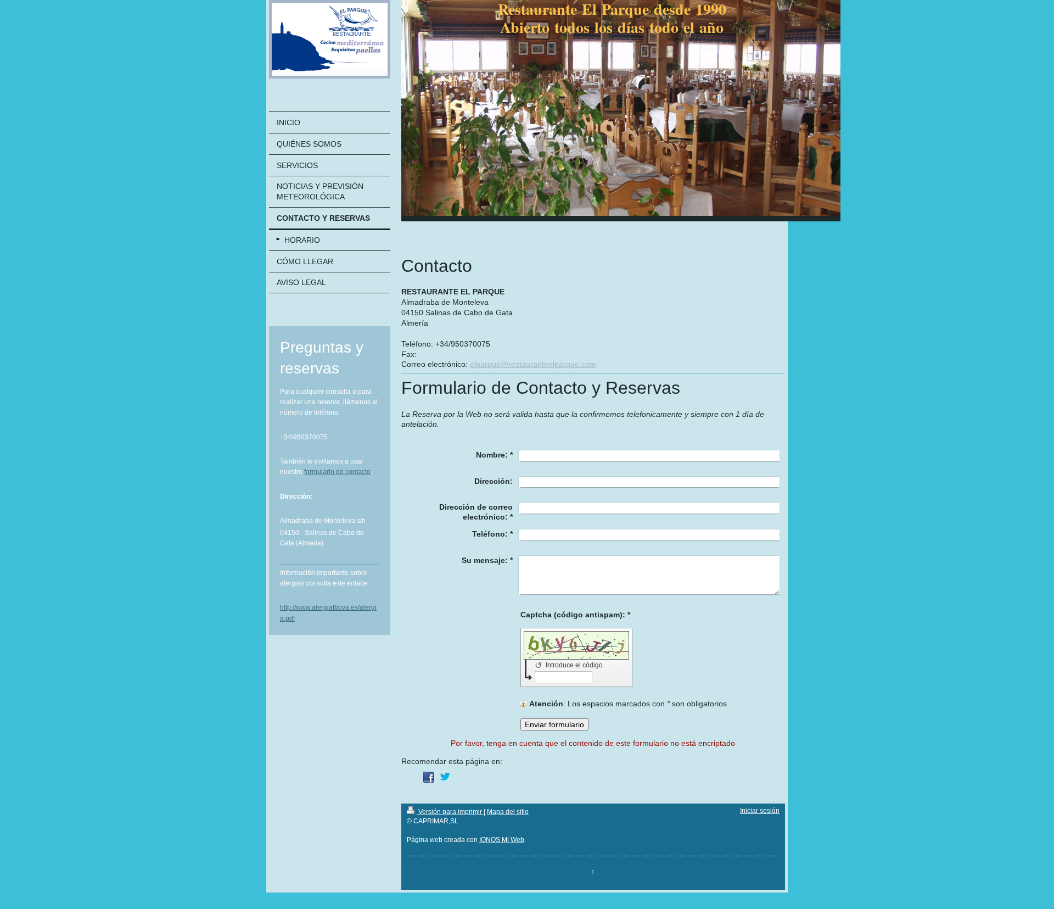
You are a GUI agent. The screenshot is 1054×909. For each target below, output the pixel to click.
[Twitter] (445, 777)
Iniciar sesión (760, 811)
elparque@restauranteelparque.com (533, 364)
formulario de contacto (337, 472)
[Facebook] (428, 777)
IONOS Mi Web (501, 840)
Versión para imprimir (450, 812)
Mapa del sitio (508, 812)
